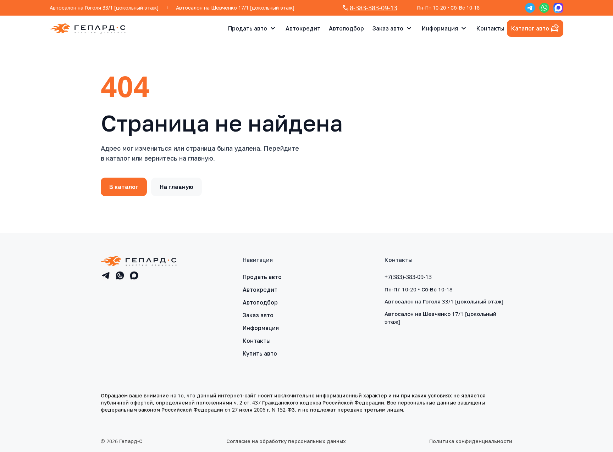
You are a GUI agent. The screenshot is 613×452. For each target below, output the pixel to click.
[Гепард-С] (88, 28)
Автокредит (303, 28)
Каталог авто (530, 28)
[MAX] (558, 7)
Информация (440, 28)
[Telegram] (530, 7)
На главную (176, 186)
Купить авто (260, 353)
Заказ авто (387, 28)
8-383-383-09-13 (373, 8)
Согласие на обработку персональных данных (286, 441)
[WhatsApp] (544, 7)
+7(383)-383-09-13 (408, 276)
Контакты (490, 28)
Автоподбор (346, 28)
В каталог (123, 186)
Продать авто (247, 28)
